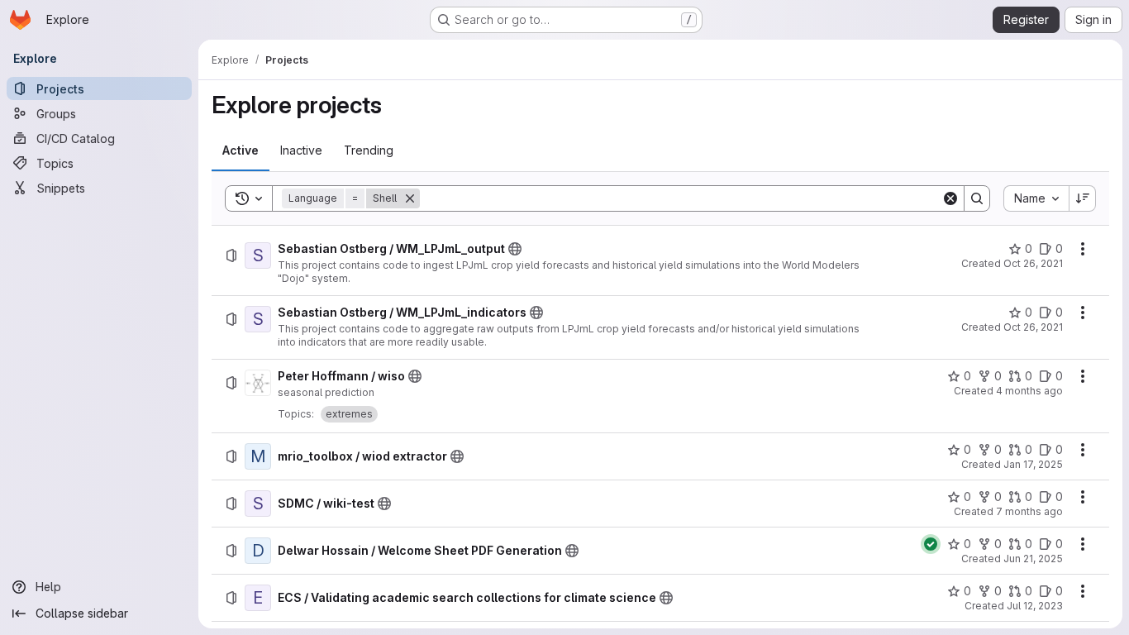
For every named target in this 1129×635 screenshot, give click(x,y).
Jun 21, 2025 (1033, 558)
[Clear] (950, 198)
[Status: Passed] (931, 544)
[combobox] (1036, 198)
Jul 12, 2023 (1035, 605)
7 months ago (1029, 511)
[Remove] (410, 198)
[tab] (240, 150)
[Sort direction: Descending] (1082, 198)
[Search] (977, 198)
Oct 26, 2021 (1033, 263)
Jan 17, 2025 (1033, 464)
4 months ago (1029, 390)
